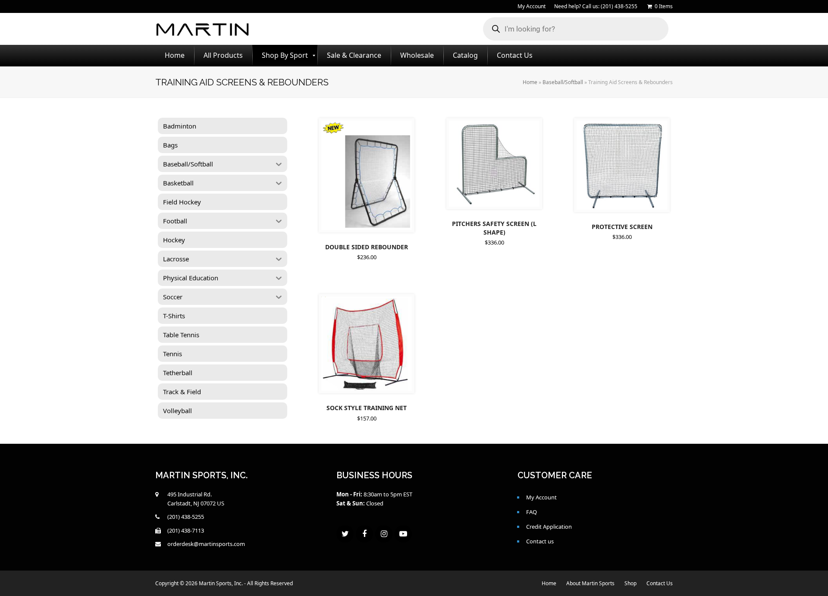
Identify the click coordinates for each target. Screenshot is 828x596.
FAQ (531, 512)
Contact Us (659, 583)
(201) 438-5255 (185, 517)
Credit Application (549, 526)
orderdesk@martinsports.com (206, 544)
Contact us (540, 541)
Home (530, 82)
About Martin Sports (590, 583)
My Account (541, 497)
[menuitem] (174, 55)
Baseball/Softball (563, 82)
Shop (630, 583)
